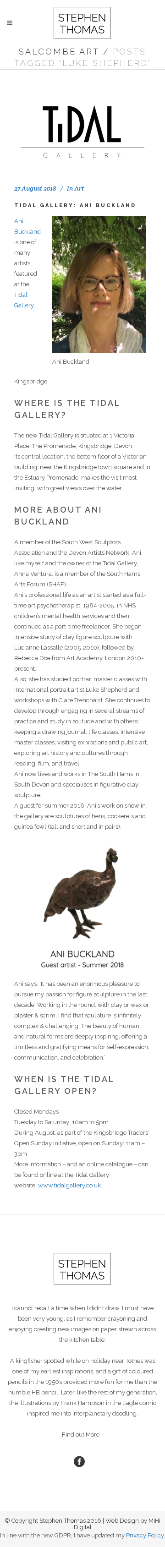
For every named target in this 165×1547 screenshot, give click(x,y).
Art (79, 188)
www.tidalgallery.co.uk (69, 1185)
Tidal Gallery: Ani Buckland (75, 205)
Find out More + (82, 1434)
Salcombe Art (59, 51)
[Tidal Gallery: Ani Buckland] (82, 126)
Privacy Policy (145, 1535)
